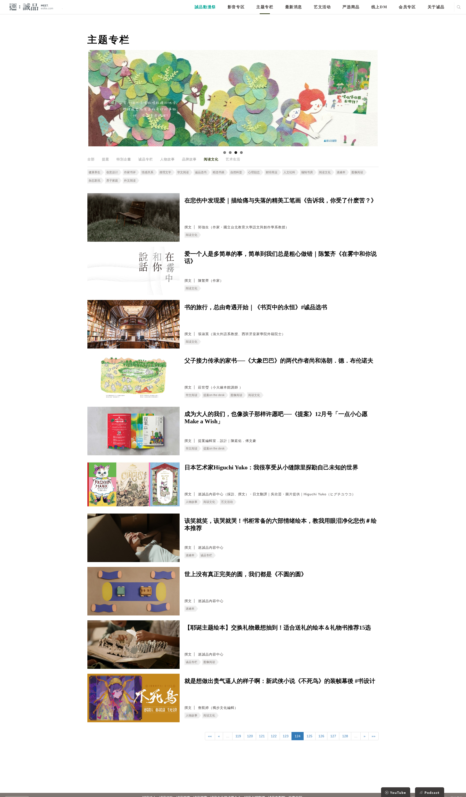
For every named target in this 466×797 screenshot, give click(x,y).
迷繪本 (341, 172)
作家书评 (130, 172)
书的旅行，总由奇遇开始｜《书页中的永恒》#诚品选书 (255, 307)
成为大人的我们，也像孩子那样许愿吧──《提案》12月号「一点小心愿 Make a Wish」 (275, 417)
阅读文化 (211, 159)
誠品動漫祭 (205, 7)
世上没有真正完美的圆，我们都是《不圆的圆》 (245, 574)
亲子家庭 (112, 180)
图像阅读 (357, 172)
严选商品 (350, 7)
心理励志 (254, 172)
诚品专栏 (145, 159)
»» (373, 736)
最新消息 (293, 7)
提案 (105, 159)
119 (238, 736)
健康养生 (94, 172)
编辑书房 (307, 172)
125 (309, 736)
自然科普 (236, 172)
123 (286, 736)
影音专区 (236, 7)
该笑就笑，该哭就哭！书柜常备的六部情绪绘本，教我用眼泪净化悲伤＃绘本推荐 (280, 524)
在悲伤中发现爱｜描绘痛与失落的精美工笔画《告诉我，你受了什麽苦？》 (280, 200)
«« (210, 736)
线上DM (379, 7)
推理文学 (165, 172)
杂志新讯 (94, 180)
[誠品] (31, 6)
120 (250, 736)
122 (274, 736)
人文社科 (289, 172)
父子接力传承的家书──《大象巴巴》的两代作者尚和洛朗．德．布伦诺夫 (278, 360)
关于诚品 (436, 7)
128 (345, 736)
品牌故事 (189, 159)
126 (321, 736)
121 (262, 736)
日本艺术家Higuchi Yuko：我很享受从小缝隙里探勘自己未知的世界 (271, 467)
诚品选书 (201, 172)
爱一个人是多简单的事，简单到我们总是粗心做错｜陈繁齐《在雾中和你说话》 (280, 257)
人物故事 (167, 159)
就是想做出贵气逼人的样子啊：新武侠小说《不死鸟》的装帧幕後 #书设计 (279, 681)
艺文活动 (322, 7)
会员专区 (407, 7)
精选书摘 (218, 172)
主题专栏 (264, 7)
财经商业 (271, 172)
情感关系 (147, 172)
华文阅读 (183, 172)
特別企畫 (123, 159)
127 (333, 736)
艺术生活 (233, 159)
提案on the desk (214, 395)
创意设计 (112, 172)
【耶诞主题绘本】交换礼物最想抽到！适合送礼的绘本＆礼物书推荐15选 (277, 627)
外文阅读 (130, 180)
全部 (91, 159)
